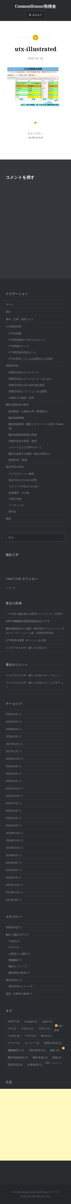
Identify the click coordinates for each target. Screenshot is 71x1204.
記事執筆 (34, 1064)
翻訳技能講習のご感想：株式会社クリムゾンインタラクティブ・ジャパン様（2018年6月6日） (35, 630)
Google (30, 1021)
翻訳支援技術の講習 (17, 404)
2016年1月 (12, 780)
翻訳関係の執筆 (17, 972)
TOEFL (27, 1028)
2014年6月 (12, 870)
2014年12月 (13, 833)
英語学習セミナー (19, 986)
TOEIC (44, 1028)
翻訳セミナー (16, 966)
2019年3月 (12, 721)
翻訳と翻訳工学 (15, 934)
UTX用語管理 (13, 326)
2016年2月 (12, 773)
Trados (13, 941)
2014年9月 (12, 855)
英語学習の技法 (15, 466)
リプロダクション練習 (21, 473)
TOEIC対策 (15, 498)
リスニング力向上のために (24, 486)
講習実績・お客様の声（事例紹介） (29, 411)
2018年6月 (12, 729)
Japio (47, 1021)
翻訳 (54, 1050)
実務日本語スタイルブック (24, 372)
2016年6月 (12, 766)
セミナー (32, 1042)
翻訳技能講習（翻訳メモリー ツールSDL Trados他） (36, 426)
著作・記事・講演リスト (20, 319)
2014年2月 (12, 877)
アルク (14, 1042)
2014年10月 (13, 847)
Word (46, 1035)
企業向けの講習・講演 (21, 397)
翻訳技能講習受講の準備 (23, 434)
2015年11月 (13, 788)
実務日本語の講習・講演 (23, 440)
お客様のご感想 (17, 953)
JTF (12, 1028)
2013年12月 (13, 884)
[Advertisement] (35, 1125)
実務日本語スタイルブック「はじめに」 (31, 378)
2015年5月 (12, 818)
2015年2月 (12, 825)
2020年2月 (12, 714)
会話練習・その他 (19, 492)
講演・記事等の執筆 (17, 993)
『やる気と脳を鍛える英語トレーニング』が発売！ (35, 613)
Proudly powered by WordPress (30, 1192)
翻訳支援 (40, 1057)
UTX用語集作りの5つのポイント (27, 339)
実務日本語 (12, 365)
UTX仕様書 (15, 333)
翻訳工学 (12, 554)
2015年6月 (12, 810)
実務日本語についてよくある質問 (28, 391)
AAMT (14, 1021)
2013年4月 (12, 899)
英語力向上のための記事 (23, 479)
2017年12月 (13, 744)
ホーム (9, 304)
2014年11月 (13, 840)
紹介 (8, 311)
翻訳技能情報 (16, 417)
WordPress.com (41, 1196)
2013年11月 (13, 892)
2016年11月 (13, 758)
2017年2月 (12, 751)
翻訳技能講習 (18, 1057)
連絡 (8, 518)
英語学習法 (12, 980)
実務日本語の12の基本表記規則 (27, 385)
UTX (11, 947)
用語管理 (37, 1050)
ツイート (11, 587)
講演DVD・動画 (18, 459)
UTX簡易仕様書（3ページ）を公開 (26, 640)
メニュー (37, 14)
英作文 (12, 511)
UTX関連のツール (19, 346)
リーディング (16, 505)
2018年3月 (12, 736)
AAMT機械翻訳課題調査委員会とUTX (27, 621)
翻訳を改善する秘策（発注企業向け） (30, 453)
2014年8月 (12, 862)
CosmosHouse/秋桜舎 (35, 6)
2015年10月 (13, 795)
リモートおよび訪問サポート (25, 447)
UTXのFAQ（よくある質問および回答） (32, 358)
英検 (57, 1057)
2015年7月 (12, 803)
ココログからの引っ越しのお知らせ (26, 647)
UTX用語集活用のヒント (23, 352)
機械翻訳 (14, 960)
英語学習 (15, 1064)
